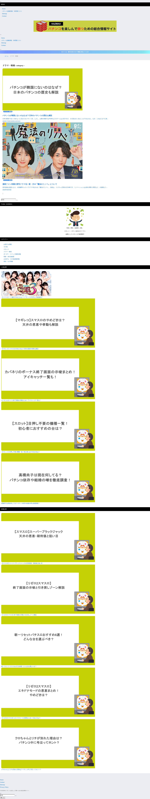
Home (3, 9)
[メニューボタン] (0, 34)
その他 (6, 247)
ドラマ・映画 (8, 251)
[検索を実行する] (15, 795)
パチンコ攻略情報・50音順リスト (12, 11)
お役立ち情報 (8, 244)
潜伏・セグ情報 (8, 261)
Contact (4, 16)
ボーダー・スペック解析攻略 (12, 254)
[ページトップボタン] (0, 793)
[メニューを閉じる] (0, 1)
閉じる (3, 798)
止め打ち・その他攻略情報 (12, 259)
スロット (6, 249)
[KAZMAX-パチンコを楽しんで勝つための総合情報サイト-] (75, 26)
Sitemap (4, 13)
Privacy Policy (4, 787)
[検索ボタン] (0, 49)
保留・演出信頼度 (9, 256)
